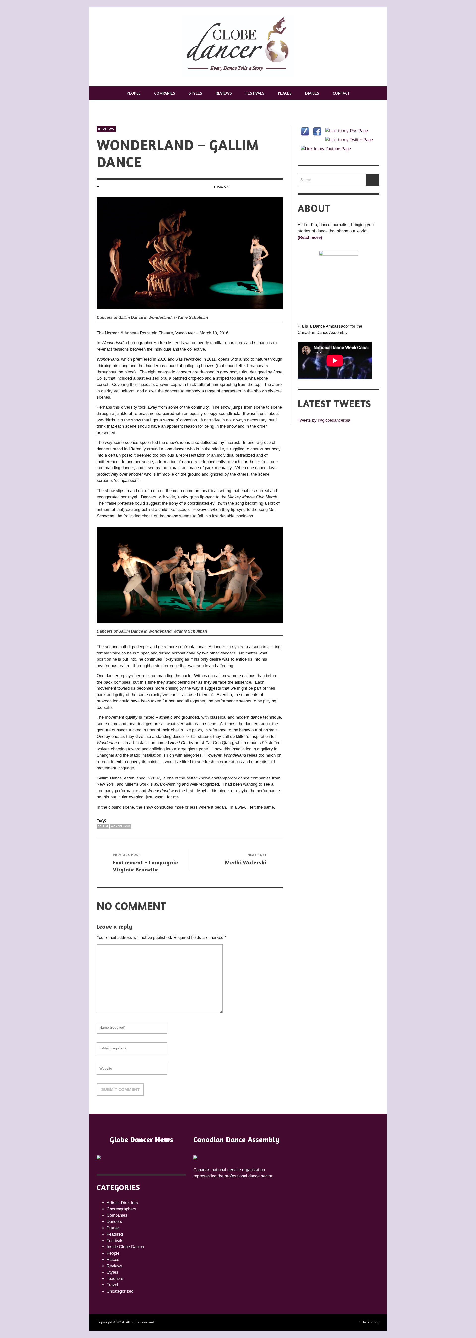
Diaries (113, 1228)
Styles (112, 1272)
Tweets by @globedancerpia (324, 420)
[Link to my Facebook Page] (317, 131)
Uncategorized (120, 1291)
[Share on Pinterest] (261, 186)
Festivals (115, 1240)
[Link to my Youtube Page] (326, 149)
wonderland (120, 826)
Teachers (115, 1278)
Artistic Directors (122, 1202)
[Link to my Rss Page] (346, 130)
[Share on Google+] (252, 186)
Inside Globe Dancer (126, 1247)
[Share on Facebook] (235, 186)
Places (113, 1259)
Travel (112, 1284)
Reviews (106, 129)
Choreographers (121, 1209)
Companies (117, 1215)
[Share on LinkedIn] (279, 186)
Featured (115, 1234)
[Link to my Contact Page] (305, 131)
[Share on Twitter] (243, 186)
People (113, 1253)
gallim (103, 826)
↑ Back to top (369, 1322)
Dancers (114, 1221)
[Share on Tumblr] (270, 186)
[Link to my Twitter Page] (349, 139)
